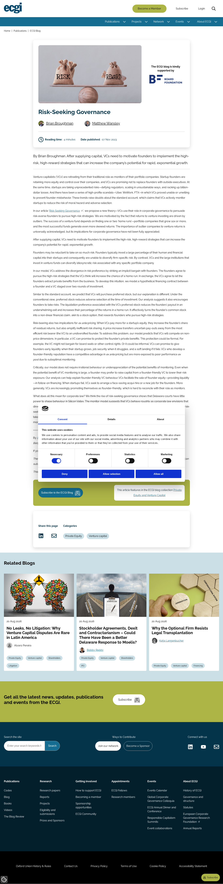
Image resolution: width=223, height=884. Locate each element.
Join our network (108, 745)
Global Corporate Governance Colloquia (160, 798)
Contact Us (71, 866)
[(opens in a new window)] (41, 535)
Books (8, 803)
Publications (112, 21)
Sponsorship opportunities (84, 805)
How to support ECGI (88, 790)
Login (201, 8)
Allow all (158, 473)
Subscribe (182, 8)
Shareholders (54, 658)
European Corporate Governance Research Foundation (196, 817)
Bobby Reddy (95, 650)
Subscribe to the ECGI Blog (57, 492)
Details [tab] (112, 419)
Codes (8, 790)
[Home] (13, 8)
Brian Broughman (59, 123)
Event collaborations (159, 828)
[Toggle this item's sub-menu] (124, 21)
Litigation (13, 666)
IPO (82, 666)
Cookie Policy (158, 866)
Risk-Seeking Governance (64, 210)
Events (180, 21)
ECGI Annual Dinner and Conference (161, 809)
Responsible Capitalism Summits (161, 819)
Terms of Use (129, 866)
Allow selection (111, 473)
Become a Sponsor (138, 745)
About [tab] (160, 419)
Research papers (50, 790)
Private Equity (73, 536)
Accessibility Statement (193, 866)
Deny (65, 473)
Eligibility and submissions (48, 811)
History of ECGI (192, 790)
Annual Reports (192, 828)
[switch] (93, 460)
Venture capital (98, 536)
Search (214, 9)
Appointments (120, 781)
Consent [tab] (62, 419)
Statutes (188, 807)
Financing (198, 666)
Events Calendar (157, 790)
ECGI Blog (35, 30)
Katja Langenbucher (171, 640)
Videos (8, 810)
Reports (44, 797)
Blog (7, 797)
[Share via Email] (54, 535)
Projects (137, 21)
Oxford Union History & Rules (33, 866)
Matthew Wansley (106, 123)
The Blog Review (14, 816)
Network (158, 21)
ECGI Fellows (119, 790)
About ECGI (204, 21)
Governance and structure (193, 798)
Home (7, 30)
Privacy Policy (99, 866)
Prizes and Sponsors (52, 820)
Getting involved (86, 781)
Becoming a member (88, 797)
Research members (123, 797)
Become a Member (149, 8)
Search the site (13, 737)
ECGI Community (86, 813)
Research (46, 781)
